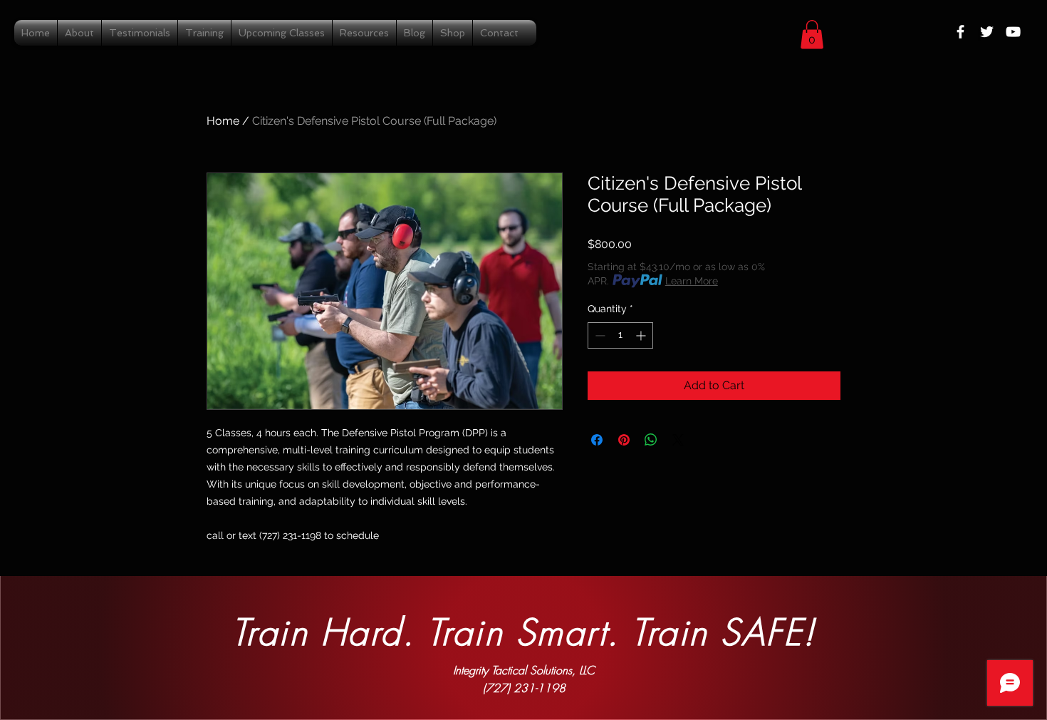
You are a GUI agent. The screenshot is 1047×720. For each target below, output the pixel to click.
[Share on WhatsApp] (651, 439)
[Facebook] (960, 32)
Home (223, 121)
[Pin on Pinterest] (623, 439)
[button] (812, 34)
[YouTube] (1013, 32)
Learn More (691, 281)
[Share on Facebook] (596, 439)
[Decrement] (599, 335)
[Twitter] (987, 32)
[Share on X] (678, 439)
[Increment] (642, 335)
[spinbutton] (620, 335)
